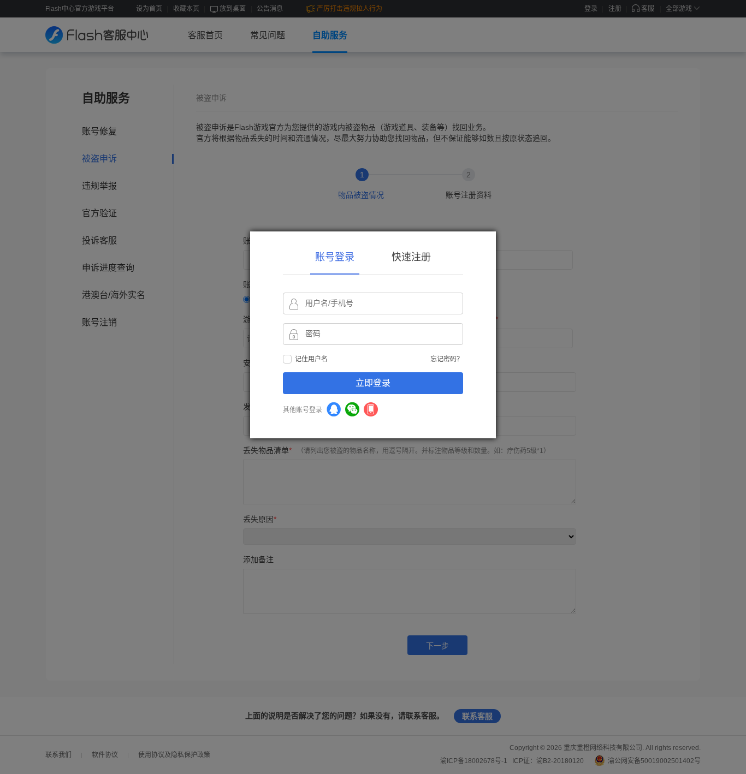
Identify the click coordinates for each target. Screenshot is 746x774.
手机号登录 (371, 409)
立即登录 (373, 383)
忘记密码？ (446, 359)
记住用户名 (311, 359)
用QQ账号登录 (334, 409)
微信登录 (352, 409)
